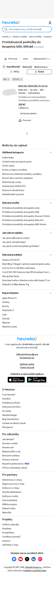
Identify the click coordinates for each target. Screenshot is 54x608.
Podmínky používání (11, 402)
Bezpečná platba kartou (13, 463)
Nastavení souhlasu (11, 455)
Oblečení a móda (9, 326)
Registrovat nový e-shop (13, 484)
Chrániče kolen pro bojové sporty (17, 161)
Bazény (5, 306)
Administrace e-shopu (12, 479)
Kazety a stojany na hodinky (14, 169)
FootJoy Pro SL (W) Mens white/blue (18, 268)
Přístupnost (7, 427)
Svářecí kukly (8, 157)
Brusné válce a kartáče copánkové (17, 178)
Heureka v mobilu (10, 443)
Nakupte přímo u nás (11, 451)
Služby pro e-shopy (10, 488)
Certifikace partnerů (11, 536)
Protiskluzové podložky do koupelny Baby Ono (23, 220)
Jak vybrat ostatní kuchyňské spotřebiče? (20, 246)
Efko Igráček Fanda (10, 276)
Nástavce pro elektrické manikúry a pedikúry (22, 174)
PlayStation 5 (8, 310)
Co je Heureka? (9, 394)
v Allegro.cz (23, 107)
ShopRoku (6, 528)
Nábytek (6, 322)
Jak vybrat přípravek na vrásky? (16, 238)
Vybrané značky (10, 203)
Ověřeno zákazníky (10, 524)
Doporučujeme (10, 293)
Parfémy (6, 302)
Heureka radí (8, 447)
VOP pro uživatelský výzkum (14, 467)
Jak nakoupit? (8, 439)
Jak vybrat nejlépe (12, 233)
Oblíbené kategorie (13, 152)
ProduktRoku (8, 532)
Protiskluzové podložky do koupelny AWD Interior (24, 224)
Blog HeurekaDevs (10, 419)
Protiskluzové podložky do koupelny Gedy (20, 208)
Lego (4, 314)
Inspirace (6, 540)
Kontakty (6, 398)
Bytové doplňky (35, 36)
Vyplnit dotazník (27, 367)
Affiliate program (9, 504)
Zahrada (6, 318)
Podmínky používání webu (34, 570)
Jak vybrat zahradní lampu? (14, 242)
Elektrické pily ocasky (11, 182)
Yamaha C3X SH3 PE (11, 260)
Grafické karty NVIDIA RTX (14, 186)
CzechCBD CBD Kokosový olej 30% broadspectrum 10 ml (27, 272)
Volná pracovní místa (11, 406)
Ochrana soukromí (10, 459)
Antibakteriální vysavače (13, 194)
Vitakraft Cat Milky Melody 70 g (15, 284)
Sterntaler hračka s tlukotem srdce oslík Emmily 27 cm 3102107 (27, 280)
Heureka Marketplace (11, 492)
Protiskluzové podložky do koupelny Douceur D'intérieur (27, 216)
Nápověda (6, 512)
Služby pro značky (10, 496)
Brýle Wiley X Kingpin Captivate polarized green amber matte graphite (27, 264)
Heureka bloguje (9, 415)
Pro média (6, 411)
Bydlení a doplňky (20, 36)
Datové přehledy (9, 500)
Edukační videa (8, 508)
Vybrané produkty (12, 255)
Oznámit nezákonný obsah (14, 423)
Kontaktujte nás (27, 357)
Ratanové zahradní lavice (13, 190)
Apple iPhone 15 (9, 298)
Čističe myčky (8, 165)
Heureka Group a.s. (33, 567)
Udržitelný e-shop (10, 544)
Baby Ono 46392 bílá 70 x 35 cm (33, 86)
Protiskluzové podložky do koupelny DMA (20, 212)
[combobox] (27, 29)
